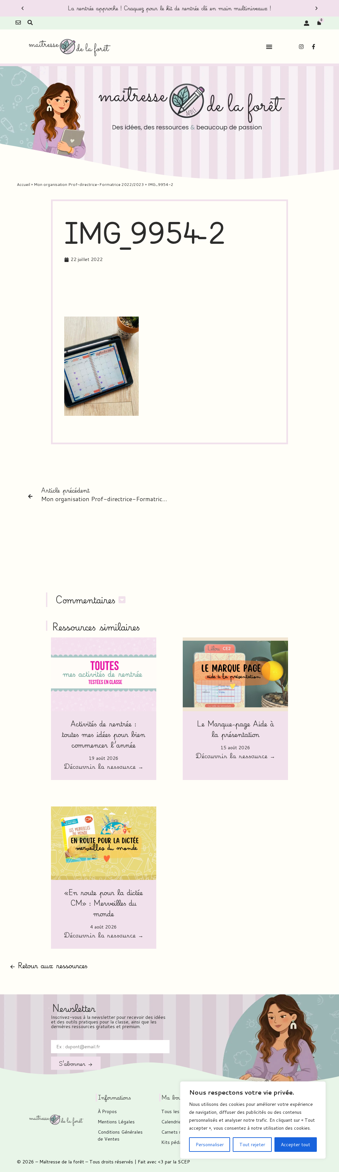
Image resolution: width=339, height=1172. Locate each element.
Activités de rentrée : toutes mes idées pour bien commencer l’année (103, 734)
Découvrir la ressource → (103, 767)
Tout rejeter (252, 1144)
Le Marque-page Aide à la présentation (235, 729)
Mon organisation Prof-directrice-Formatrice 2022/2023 (89, 184)
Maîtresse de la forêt (61, 1161)
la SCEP (181, 1161)
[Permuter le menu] (269, 46)
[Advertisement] (184, 291)
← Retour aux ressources (48, 965)
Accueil (23, 184)
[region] (253, 1120)
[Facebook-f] (313, 46)
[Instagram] (301, 46)
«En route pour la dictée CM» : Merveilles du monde (103, 903)
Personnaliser (210, 1144)
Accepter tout (295, 1144)
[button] (22, 8)
